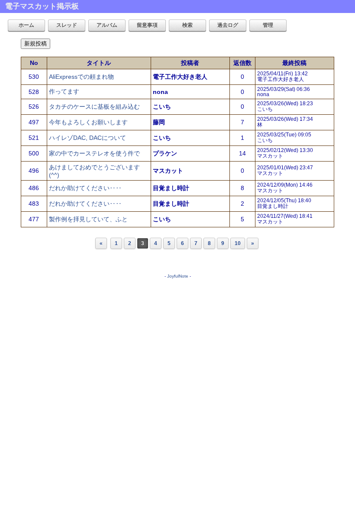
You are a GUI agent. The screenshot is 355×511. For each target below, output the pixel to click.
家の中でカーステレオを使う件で (94, 153)
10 (238, 243)
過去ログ (227, 25)
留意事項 (147, 25)
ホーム (26, 25)
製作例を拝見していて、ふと (88, 219)
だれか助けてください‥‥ (85, 187)
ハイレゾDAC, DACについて (87, 137)
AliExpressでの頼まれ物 (81, 76)
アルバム (107, 25)
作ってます (64, 91)
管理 (268, 25)
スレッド (66, 25)
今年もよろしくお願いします (88, 122)
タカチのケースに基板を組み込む (94, 106)
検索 (187, 25)
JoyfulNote (177, 276)
